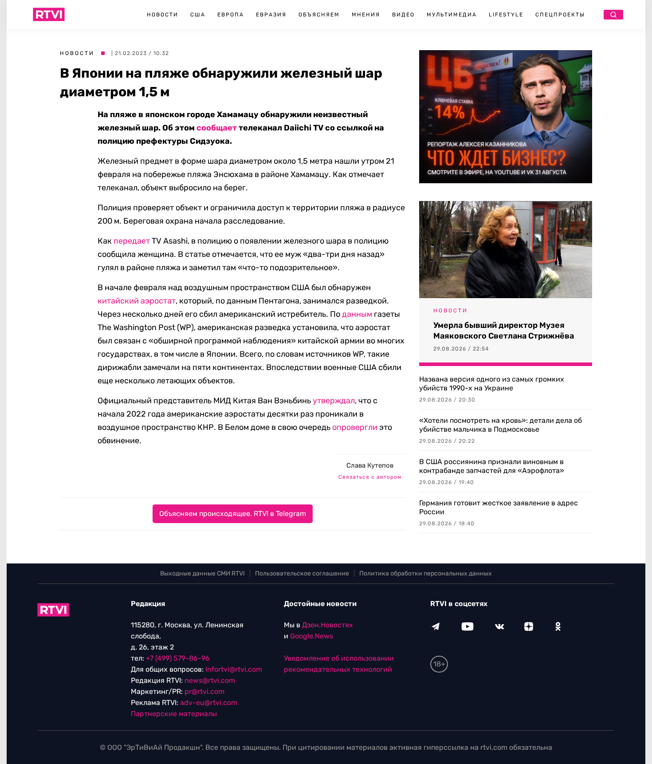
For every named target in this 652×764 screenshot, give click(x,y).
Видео (403, 15)
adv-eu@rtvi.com (208, 702)
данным (357, 314)
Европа (230, 15)
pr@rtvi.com (204, 691)
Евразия (271, 15)
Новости (162, 15)
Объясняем (319, 15)
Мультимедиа (452, 15)
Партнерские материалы (174, 713)
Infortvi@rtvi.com (233, 669)
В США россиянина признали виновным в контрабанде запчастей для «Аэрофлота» (491, 466)
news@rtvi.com (210, 680)
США (197, 15)
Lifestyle (506, 15)
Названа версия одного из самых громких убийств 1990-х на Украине (491, 383)
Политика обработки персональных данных (425, 573)
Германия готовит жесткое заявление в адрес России (498, 507)
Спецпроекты (560, 15)
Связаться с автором (369, 477)
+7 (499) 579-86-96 (178, 658)
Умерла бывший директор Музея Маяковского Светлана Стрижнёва (503, 330)
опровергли (354, 427)
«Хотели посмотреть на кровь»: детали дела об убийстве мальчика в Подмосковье (500, 424)
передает (132, 241)
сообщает (216, 128)
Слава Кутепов (369, 465)
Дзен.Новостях (327, 625)
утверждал (334, 401)
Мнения (366, 15)
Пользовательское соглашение (302, 573)
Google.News (311, 636)
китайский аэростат (137, 301)
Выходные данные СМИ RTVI (202, 573)
